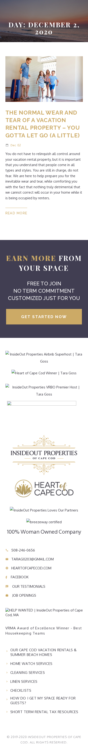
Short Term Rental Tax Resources (44, 712)
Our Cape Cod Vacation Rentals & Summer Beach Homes (43, 652)
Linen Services (24, 681)
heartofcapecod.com (28, 568)
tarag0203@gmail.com (29, 559)
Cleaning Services (27, 672)
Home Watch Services (31, 663)
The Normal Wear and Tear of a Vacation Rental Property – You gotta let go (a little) (42, 124)
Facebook (19, 577)
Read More (16, 213)
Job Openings (20, 595)
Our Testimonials (25, 586)
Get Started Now (44, 316)
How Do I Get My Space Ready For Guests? (43, 700)
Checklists (20, 690)
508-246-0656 (20, 550)
